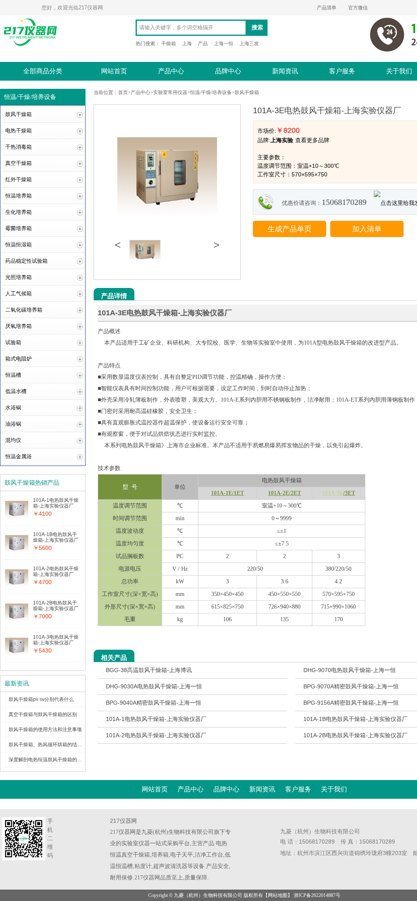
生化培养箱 (18, 212)
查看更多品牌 (312, 140)
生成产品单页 (290, 229)
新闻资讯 (285, 71)
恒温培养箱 (18, 196)
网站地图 (278, 895)
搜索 (257, 27)
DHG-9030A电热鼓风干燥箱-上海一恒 (154, 686)
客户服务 (342, 71)
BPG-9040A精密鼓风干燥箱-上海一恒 (153, 702)
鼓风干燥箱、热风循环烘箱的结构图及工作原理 (60, 744)
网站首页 (114, 71)
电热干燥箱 (18, 130)
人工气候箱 (18, 293)
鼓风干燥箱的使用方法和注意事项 (45, 729)
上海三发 (249, 43)
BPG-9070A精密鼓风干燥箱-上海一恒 (351, 686)
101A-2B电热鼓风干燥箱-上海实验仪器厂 (355, 735)
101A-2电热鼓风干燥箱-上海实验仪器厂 (156, 735)
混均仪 (13, 440)
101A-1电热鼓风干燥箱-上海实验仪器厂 (156, 719)
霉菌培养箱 (18, 228)
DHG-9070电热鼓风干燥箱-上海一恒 (349, 670)
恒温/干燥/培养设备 (211, 92)
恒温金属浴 (18, 456)
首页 (123, 92)
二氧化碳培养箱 (23, 310)
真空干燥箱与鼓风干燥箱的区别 (43, 714)
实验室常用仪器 (170, 92)
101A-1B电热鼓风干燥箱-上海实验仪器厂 (355, 719)
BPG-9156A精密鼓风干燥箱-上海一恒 (351, 702)
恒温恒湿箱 (18, 245)
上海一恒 (223, 43)
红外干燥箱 (18, 179)
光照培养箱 (18, 277)
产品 (203, 43)
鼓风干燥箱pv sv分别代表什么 (41, 699)
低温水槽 (15, 391)
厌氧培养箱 (18, 326)
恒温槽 (13, 375)
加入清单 (367, 229)
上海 (187, 43)
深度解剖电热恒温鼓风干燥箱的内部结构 (53, 760)
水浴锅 (13, 407)
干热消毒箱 (18, 147)
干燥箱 (168, 43)
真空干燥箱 (18, 163)
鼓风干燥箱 (18, 114)
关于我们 (334, 789)
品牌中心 (228, 71)
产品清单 (326, 8)
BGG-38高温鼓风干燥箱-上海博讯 (149, 670)
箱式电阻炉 (18, 359)
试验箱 (13, 342)
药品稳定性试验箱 (26, 261)
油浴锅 (13, 424)
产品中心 (171, 71)
